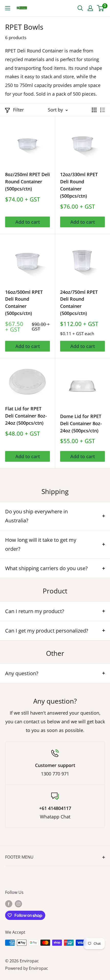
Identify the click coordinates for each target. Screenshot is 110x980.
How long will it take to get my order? (40, 544)
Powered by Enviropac (26, 968)
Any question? (21, 673)
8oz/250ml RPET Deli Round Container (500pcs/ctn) (27, 181)
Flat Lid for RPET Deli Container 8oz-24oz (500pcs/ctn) (26, 415)
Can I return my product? (34, 611)
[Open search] (80, 8)
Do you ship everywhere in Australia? (36, 516)
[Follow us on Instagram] (18, 903)
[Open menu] (7, 8)
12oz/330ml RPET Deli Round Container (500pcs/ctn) (79, 185)
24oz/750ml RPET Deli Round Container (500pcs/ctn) (79, 303)
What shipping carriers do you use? (46, 568)
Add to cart (27, 222)
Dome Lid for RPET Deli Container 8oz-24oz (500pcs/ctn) (81, 423)
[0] (100, 8)
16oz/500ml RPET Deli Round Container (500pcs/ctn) (24, 303)
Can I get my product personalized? (46, 630)
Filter (18, 110)
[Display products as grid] (94, 110)
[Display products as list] (102, 110)
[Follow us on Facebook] (8, 903)
